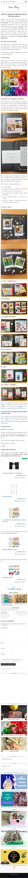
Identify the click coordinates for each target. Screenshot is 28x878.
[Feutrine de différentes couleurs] (14, 542)
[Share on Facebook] (13, 608)
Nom (2, 643)
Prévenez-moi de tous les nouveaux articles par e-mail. (11, 661)
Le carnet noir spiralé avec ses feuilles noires (12, 473)
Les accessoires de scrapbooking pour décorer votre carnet (14, 520)
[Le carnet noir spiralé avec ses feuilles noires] (14, 465)
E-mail (3, 648)
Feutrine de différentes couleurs (9, 549)
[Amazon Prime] (24, 475)
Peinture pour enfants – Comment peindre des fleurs (7, 604)
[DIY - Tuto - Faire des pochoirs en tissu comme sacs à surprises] (14, 799)
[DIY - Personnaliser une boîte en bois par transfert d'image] (14, 818)
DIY (18, 11)
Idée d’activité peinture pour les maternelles (6, 614)
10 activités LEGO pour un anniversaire (20, 613)
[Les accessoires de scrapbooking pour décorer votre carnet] (14, 512)
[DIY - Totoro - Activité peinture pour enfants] (14, 781)
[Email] (13, 1)
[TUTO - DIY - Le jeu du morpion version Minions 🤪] (14, 857)
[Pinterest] (3, 1)
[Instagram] (1, 1)
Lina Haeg (14, 7)
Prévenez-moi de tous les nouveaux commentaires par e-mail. (12, 659)
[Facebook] (11, 1)
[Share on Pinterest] (17, 608)
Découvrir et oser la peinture (20, 603)
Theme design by (14, 876)
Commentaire (4, 628)
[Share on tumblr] (18, 608)
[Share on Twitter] (15, 608)
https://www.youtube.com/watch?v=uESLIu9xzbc (13, 408)
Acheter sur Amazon (21, 477)
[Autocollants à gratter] (14, 570)
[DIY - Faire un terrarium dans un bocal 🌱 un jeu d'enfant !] (14, 837)
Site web (3, 654)
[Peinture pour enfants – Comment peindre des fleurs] (7, 598)
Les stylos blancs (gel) (7, 496)
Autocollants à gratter (7, 577)
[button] (26, 1)
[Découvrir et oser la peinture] (20, 598)
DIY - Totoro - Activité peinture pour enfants (14, 790)
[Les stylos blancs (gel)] (14, 489)
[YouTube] (6, 1)
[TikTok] (8, 1)
